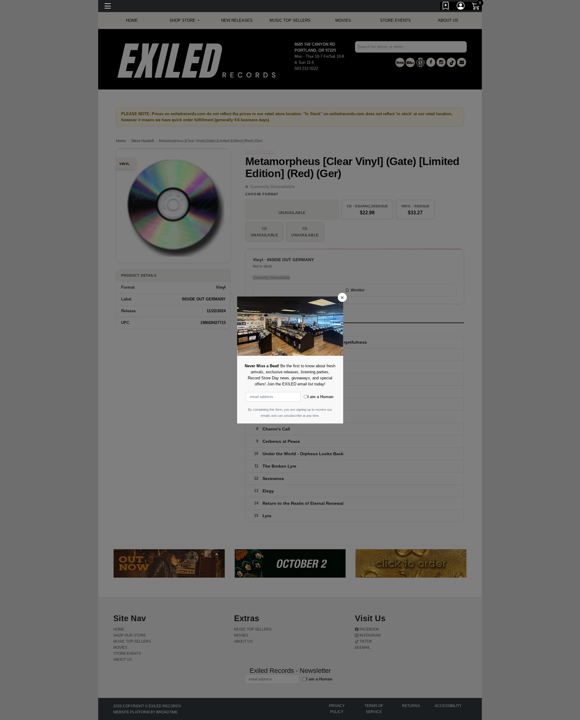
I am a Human (321, 396)
